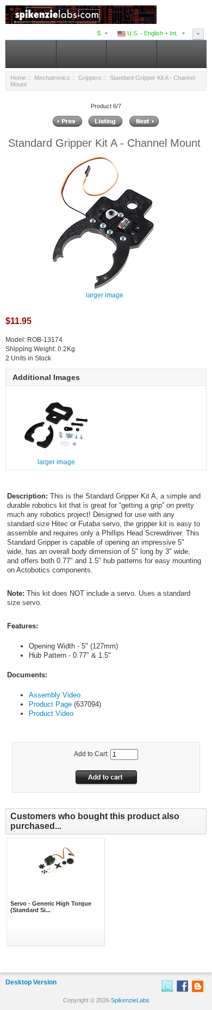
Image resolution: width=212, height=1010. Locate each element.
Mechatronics (52, 77)
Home (18, 77)
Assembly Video (54, 695)
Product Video (51, 713)
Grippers (90, 77)
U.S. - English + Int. (152, 33)
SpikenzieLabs (130, 1000)
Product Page (50, 704)
